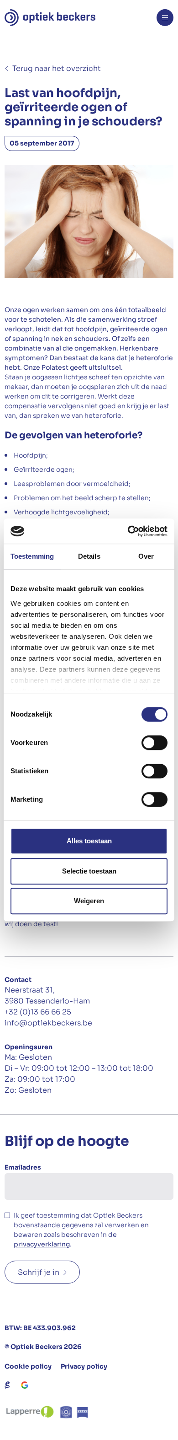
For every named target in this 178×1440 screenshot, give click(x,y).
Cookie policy (28, 1366)
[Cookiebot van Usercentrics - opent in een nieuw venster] (128, 531)
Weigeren (89, 901)
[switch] (154, 742)
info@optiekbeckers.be (48, 1023)
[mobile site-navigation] (165, 17)
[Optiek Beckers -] (50, 17)
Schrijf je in (38, 1272)
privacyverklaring (42, 1244)
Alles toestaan (89, 841)
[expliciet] (7, 1385)
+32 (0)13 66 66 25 (38, 1012)
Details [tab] (89, 556)
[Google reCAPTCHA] (24, 1385)
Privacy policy (84, 1366)
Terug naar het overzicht (56, 68)
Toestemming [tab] (32, 556)
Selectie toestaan (89, 871)
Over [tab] (146, 556)
